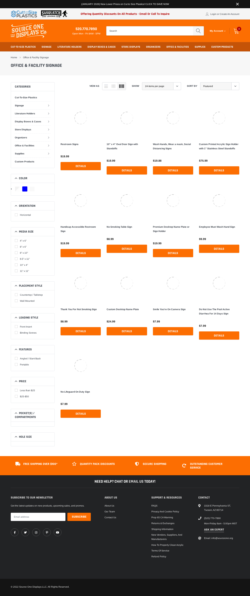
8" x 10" (24, 252)
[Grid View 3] (113, 86)
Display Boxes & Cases (102, 47)
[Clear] (17, 189)
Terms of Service (160, 550)
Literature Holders (69, 47)
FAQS (154, 505)
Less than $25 (27, 390)
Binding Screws (28, 332)
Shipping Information (162, 529)
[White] (32, 189)
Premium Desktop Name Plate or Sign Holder (171, 229)
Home (14, 57)
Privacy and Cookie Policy (165, 511)
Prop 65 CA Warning (162, 517)
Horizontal (25, 215)
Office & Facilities (177, 47)
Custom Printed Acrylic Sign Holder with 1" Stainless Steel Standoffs (218, 146)
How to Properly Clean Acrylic (167, 545)
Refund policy (158, 556)
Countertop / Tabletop (31, 295)
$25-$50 (24, 396)
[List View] (106, 86)
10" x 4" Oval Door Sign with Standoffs (122, 146)
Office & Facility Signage (36, 57)
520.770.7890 (86, 28)
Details (81, 166)
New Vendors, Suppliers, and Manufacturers (166, 537)
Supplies (200, 47)
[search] (198, 30)
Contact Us (110, 517)
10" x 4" (24, 265)
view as (94, 86)
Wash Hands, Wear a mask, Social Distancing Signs (172, 146)
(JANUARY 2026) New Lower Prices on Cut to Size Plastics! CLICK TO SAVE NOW (125, 4)
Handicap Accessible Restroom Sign (78, 229)
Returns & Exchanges (162, 523)
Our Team (109, 511)
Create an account (229, 14)
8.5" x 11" (25, 259)
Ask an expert (214, 530)
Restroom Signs (70, 144)
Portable (24, 364)
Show (135, 86)
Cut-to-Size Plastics (23, 47)
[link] (81, 118)
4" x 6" (23, 240)
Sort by (192, 86)
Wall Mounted (27, 301)
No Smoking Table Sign (119, 227)
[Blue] (24, 189)
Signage (47, 47)
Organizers (153, 47)
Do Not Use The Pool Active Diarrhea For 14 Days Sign (214, 311)
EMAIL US (136, 481)
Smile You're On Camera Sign (169, 309)
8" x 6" (23, 246)
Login (213, 14)
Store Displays (130, 47)
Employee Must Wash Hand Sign (217, 227)
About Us (109, 505)
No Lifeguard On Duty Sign (75, 391)
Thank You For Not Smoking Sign (79, 309)
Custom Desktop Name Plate (123, 309)
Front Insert (26, 326)
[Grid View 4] (121, 86)
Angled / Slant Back (30, 358)
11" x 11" (24, 271)
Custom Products (222, 47)
